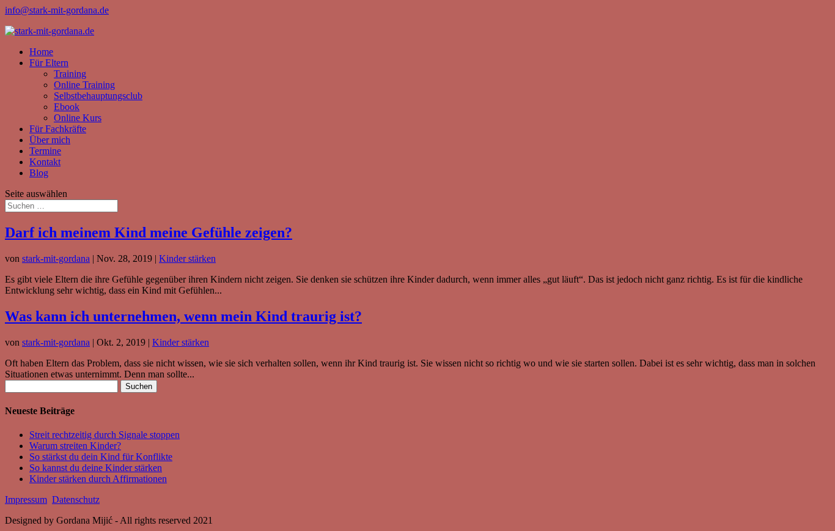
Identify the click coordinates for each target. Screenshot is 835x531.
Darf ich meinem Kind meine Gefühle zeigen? (148, 232)
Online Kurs (77, 118)
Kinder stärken (187, 258)
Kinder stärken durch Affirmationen (98, 478)
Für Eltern (48, 63)
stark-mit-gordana (56, 258)
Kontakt (45, 162)
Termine (45, 151)
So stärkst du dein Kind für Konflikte (100, 456)
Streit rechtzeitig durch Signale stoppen (104, 434)
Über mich (49, 140)
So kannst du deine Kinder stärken (95, 467)
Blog (38, 173)
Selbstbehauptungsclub (98, 96)
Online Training (84, 85)
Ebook (66, 107)
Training (70, 74)
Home (41, 51)
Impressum (26, 499)
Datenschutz (76, 499)
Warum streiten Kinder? (75, 445)
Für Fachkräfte (57, 129)
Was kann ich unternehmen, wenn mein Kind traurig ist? (183, 316)
